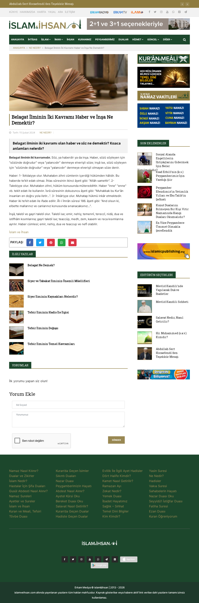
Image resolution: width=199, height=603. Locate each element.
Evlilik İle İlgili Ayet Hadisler (122, 471)
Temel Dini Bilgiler (115, 511)
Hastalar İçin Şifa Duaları (27, 486)
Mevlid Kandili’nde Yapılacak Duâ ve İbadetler (169, 290)
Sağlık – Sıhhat (113, 506)
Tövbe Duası (18, 516)
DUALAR (123, 39)
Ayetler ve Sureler (22, 501)
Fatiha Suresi (158, 506)
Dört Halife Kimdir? (116, 476)
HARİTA (41, 11)
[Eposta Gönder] (72, 242)
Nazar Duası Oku (161, 496)
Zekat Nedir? (111, 491)
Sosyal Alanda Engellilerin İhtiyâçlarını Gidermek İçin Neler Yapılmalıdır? (163, 162)
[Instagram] (161, 11)
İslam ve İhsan (19, 232)
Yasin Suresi (158, 471)
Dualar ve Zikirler (21, 476)
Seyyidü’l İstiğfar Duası (165, 501)
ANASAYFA (17, 39)
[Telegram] (185, 11)
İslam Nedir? (18, 481)
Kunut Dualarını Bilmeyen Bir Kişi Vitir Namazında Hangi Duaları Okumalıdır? (172, 211)
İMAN (58, 39)
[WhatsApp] (173, 11)
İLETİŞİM (70, 11)
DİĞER (167, 39)
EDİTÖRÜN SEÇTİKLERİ (156, 275)
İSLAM (45, 39)
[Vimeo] (106, 559)
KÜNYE (13, 11)
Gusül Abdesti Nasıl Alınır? (28, 491)
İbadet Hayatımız (114, 501)
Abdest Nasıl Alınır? (70, 491)
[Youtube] (167, 11)
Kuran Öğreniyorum (163, 516)
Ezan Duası (157, 511)
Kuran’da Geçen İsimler (72, 471)
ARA (60, 11)
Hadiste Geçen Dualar (72, 516)
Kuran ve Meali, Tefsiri (25, 511)
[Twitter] (155, 11)
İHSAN (70, 39)
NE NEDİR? (35, 47)
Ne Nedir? (156, 476)
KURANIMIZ (84, 39)
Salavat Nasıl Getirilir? (72, 506)
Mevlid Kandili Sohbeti (172, 302)
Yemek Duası (111, 496)
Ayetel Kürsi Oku (68, 496)
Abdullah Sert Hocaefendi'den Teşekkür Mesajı (41, 4)
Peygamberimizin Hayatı (74, 486)
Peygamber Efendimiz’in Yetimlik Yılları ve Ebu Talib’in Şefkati (172, 193)
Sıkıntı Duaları (66, 476)
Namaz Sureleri (20, 496)
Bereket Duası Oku (69, 501)
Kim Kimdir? (111, 516)
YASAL (52, 11)
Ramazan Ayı (111, 486)
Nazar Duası (65, 481)
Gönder (116, 440)
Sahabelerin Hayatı (163, 491)
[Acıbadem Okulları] (163, 376)
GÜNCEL (152, 39)
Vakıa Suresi (158, 486)
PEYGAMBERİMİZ (105, 39)
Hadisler (155, 481)
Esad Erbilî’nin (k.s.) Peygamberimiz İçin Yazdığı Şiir (170, 176)
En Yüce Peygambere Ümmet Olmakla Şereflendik (170, 226)
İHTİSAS (32, 39)
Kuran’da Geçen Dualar (72, 511)
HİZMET (137, 39)
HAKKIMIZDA (27, 11)
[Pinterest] (179, 11)
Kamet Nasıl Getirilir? (117, 481)
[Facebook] (150, 11)
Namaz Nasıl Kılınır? (23, 471)
